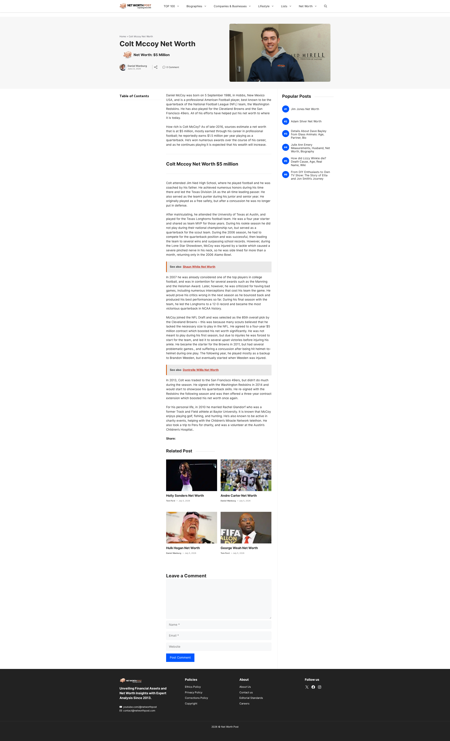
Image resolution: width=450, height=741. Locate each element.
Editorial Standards (251, 698)
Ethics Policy (193, 686)
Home (123, 36)
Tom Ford (170, 501)
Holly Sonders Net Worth (185, 495)
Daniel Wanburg (137, 66)
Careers (244, 703)
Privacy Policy (193, 692)
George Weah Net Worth (239, 548)
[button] (325, 6)
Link (164, 68)
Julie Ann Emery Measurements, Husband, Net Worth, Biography (310, 148)
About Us (245, 686)
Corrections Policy (196, 698)
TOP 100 (169, 6)
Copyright (191, 703)
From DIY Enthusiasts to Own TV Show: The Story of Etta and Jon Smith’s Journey (310, 175)
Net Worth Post (230, 726)
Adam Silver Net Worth (306, 121)
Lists (284, 6)
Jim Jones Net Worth (305, 109)
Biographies (194, 6)
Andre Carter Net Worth (239, 495)
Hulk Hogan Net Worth (183, 548)
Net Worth (306, 6)
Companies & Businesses (230, 6)
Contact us (246, 692)
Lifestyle (263, 6)
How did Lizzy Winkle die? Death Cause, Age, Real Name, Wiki (308, 162)
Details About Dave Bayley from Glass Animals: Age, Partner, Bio (308, 134)
